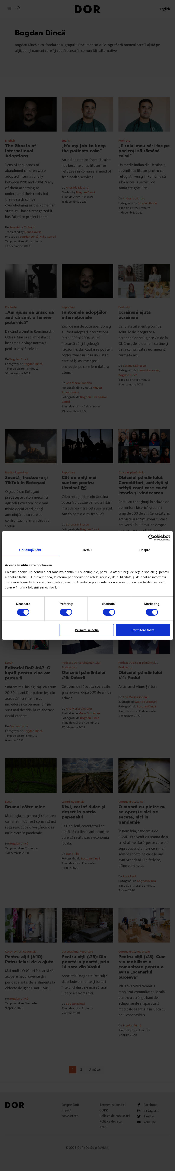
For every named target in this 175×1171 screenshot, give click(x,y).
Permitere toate (142, 630)
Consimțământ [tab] (30, 550)
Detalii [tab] (87, 550)
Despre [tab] (144, 550)
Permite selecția (87, 630)
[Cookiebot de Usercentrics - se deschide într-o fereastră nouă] (151, 537)
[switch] (66, 612)
